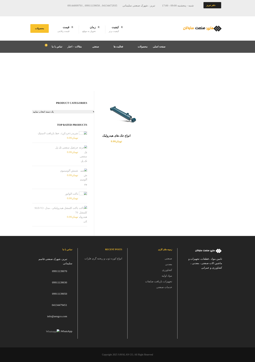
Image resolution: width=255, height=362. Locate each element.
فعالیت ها (118, 46)
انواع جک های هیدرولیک (116, 135)
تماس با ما (57, 46)
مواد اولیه (167, 275)
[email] (37, 11)
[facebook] (44, 11)
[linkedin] (57, 11)
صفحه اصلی (159, 46)
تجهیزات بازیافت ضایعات (158, 281)
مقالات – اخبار (74, 46)
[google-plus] (50, 11)
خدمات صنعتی (164, 287)
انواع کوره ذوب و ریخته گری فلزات (103, 258)
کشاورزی (167, 270)
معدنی (168, 264)
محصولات (39, 28)
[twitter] (63, 11)
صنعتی (95, 46)
